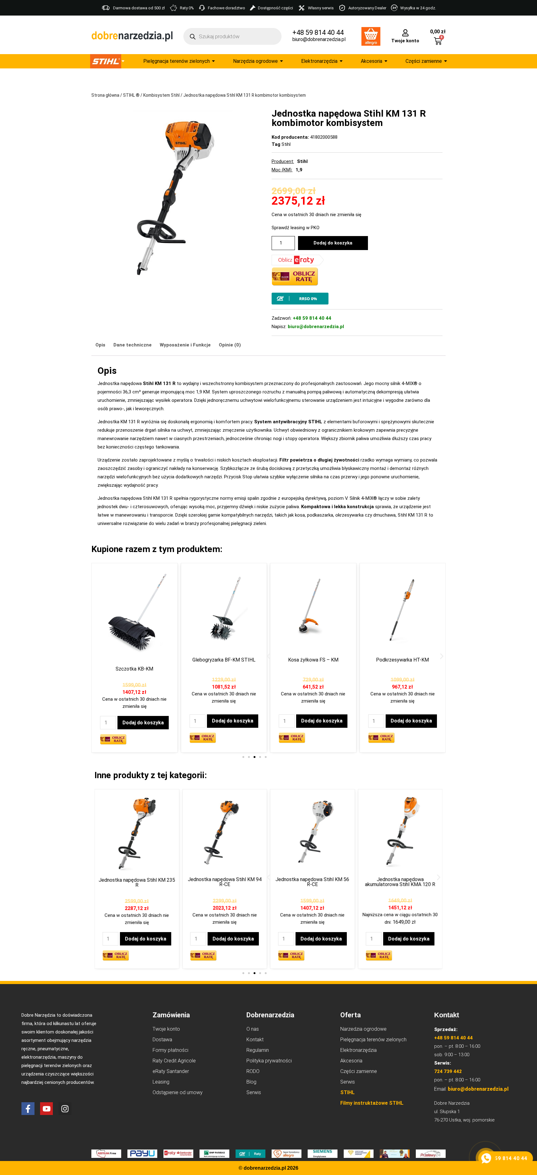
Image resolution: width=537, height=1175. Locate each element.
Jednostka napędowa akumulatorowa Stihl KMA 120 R (400, 881)
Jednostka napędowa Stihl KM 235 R (137, 882)
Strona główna (105, 95)
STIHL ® (131, 95)
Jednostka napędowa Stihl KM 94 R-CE (224, 881)
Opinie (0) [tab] (230, 345)
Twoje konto (405, 41)
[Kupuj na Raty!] (357, 298)
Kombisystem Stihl (161, 95)
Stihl (286, 144)
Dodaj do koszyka (333, 243)
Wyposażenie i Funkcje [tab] (185, 345)
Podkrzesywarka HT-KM (402, 660)
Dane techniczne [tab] (132, 345)
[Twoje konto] (405, 32)
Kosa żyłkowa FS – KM (313, 660)
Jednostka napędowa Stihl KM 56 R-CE (312, 881)
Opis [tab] (100, 345)
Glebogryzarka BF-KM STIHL (223, 660)
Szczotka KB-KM (134, 669)
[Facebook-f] (27, 1108)
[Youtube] (46, 1108)
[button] (269, 656)
